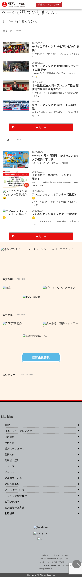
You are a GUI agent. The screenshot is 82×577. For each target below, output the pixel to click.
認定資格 (9, 436)
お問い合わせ (12, 501)
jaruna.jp (32, 575)
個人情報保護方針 (14, 507)
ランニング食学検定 (16, 495)
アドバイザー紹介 (14, 490)
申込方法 (9, 442)
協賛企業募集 (12, 484)
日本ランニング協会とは (18, 431)
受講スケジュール (14, 448)
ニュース (9, 466)
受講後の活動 (12, 460)
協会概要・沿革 (13, 478)
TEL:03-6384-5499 (48, 565)
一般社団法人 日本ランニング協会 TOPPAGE (15, 562)
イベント (9, 472)
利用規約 (9, 513)
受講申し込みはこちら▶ (48, 4)
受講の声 (9, 454)
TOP (7, 425)
